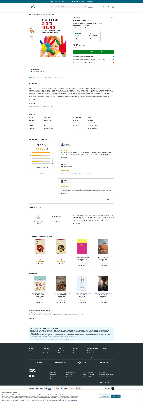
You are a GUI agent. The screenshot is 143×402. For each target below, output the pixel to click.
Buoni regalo (64, 1)
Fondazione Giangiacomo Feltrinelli (105, 377)
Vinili (59, 352)
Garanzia (68, 378)
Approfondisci (77, 223)
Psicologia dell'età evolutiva (35, 106)
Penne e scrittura (105, 352)
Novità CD (60, 348)
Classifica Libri (32, 350)
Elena (65, 180)
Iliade (61, 256)
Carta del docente (80, 1)
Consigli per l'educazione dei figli (74, 314)
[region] (71, 396)
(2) (52, 153)
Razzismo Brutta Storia (104, 382)
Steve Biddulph (78, 23)
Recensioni (48, 77)
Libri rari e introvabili (47, 350)
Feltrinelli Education (103, 380)
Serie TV (74, 355)
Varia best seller (48, 128)
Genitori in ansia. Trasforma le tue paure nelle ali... (82, 293)
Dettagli (40, 77)
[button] (85, 6)
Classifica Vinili (61, 357)
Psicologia (34, 313)
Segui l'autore (56, 221)
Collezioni (45, 355)
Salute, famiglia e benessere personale (42, 314)
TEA (88, 25)
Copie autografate (47, 352)
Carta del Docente (89, 56)
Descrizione (32, 77)
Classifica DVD (76, 350)
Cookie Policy (74, 400)
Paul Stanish (76, 25)
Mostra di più (110, 199)
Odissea (40, 256)
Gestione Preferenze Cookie (72, 381)
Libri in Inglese (32, 355)
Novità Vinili (60, 355)
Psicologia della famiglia (45, 313)
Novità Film (75, 348)
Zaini (103, 355)
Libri (30, 313)
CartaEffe (51, 1)
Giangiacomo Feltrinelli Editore (106, 374)
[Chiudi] (140, 395)
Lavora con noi (86, 378)
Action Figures (90, 357)
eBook (30, 357)
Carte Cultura (72, 1)
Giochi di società (91, 352)
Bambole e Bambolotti (92, 355)
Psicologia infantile (47, 106)
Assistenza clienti (90, 1)
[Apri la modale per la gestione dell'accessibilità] (112, 388)
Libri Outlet (31, 352)
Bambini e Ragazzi (77, 357)
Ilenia (65, 164)
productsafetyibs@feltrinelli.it (67, 339)
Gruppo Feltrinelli (102, 372)
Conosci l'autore (58, 77)
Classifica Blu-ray (77, 352)
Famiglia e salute (59, 314)
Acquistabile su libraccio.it (94, 52)
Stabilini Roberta (91, 23)
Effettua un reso (69, 376)
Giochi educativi (91, 350)
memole (66, 144)
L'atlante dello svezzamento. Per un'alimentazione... (40, 293)
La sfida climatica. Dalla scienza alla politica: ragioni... (103, 256)
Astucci (103, 357)
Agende (104, 350)
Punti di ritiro (57, 1)
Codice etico (85, 381)
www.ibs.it (95, 331)
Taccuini (104, 348)
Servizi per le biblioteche (88, 372)
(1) (52, 155)
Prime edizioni (46, 348)
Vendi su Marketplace (87, 376)
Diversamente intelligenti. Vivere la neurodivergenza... (61, 293)
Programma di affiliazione (89, 374)
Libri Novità (31, 348)
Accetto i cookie (116, 396)
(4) (47, 149)
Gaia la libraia (53, 378)
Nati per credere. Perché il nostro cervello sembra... (82, 256)
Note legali (32, 318)
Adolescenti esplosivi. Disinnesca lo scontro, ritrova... (103, 293)
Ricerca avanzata (90, 6)
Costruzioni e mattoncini (92, 348)
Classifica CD (61, 350)
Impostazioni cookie (104, 396)
